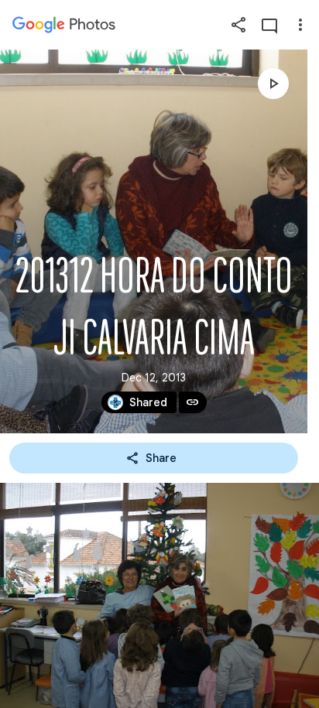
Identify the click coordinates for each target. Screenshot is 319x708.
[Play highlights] (273, 83)
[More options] (300, 24)
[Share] (238, 24)
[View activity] (269, 24)
